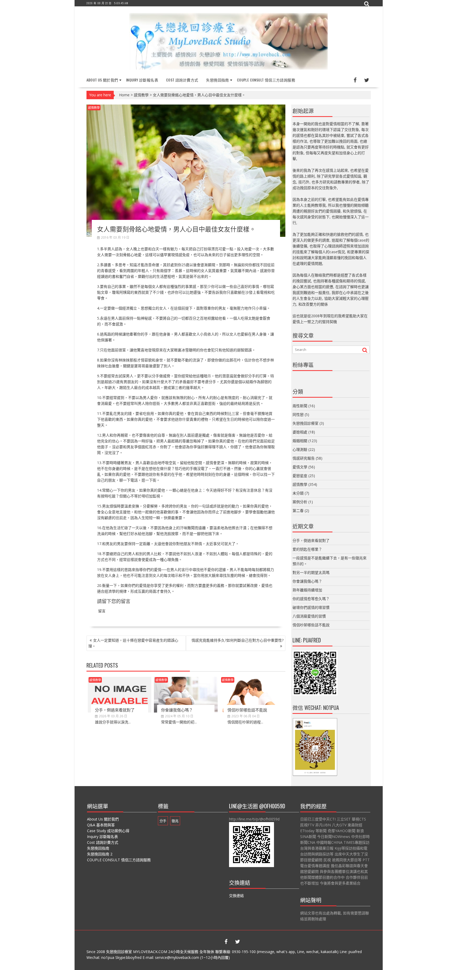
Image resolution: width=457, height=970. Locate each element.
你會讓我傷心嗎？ (177, 710)
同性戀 (298, 414)
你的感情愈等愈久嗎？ (311, 598)
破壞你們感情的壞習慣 (311, 607)
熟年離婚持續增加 (307, 589)
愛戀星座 (300, 475)
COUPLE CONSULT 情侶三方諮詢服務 (266, 80)
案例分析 (300, 501)
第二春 (298, 510)
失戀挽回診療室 (305, 423)
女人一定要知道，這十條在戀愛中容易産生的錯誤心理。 (133, 643)
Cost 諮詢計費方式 (182, 80)
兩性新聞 (300, 405)
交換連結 (236, 895)
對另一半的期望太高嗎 (311, 572)
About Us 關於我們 (102, 80)
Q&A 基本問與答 (101, 824)
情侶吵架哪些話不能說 (247, 710)
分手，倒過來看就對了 (115, 710)
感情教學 (141, 94)
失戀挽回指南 (217, 80)
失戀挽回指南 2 (99, 853)
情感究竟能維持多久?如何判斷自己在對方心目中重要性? (237, 640)
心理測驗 (300, 449)
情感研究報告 (304, 458)
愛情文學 (300, 466)
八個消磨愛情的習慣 (309, 616)
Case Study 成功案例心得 (108, 830)
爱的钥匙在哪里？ (307, 549)
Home (124, 94)
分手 (162, 820)
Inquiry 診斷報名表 (142, 80)
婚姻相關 (300, 440)
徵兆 (175, 820)
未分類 (298, 493)
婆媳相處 (300, 431)
